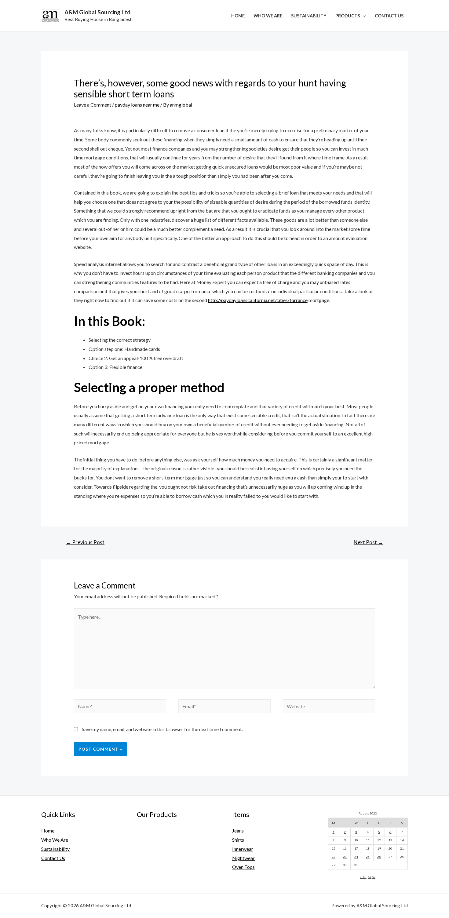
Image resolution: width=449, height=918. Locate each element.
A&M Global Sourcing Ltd (97, 12)
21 (402, 848)
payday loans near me (137, 104)
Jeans (238, 830)
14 (402, 840)
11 (368, 840)
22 (333, 856)
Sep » (371, 877)
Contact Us (389, 15)
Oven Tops (243, 867)
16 (345, 848)
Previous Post (85, 542)
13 (390, 840)
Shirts (238, 840)
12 (379, 840)
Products (347, 15)
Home (238, 15)
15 (333, 848)
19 (379, 848)
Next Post (368, 542)
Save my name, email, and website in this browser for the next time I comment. (162, 729)
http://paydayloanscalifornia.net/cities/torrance (258, 300)
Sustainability (309, 15)
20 (390, 848)
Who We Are (268, 15)
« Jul (363, 877)
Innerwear (242, 849)
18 (368, 848)
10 (356, 840)
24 (356, 856)
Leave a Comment (92, 104)
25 (368, 856)
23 (345, 856)
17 (356, 848)
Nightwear (243, 858)
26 (379, 856)
